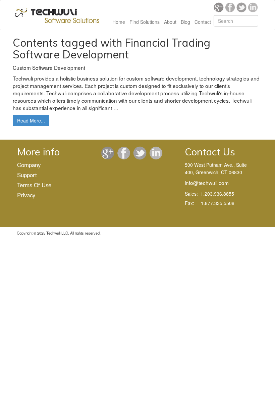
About (170, 21)
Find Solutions (144, 21)
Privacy (26, 195)
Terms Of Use (34, 185)
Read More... (31, 120)
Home (118, 21)
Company (29, 165)
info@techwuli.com (207, 182)
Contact (203, 21)
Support (27, 175)
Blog (185, 21)
